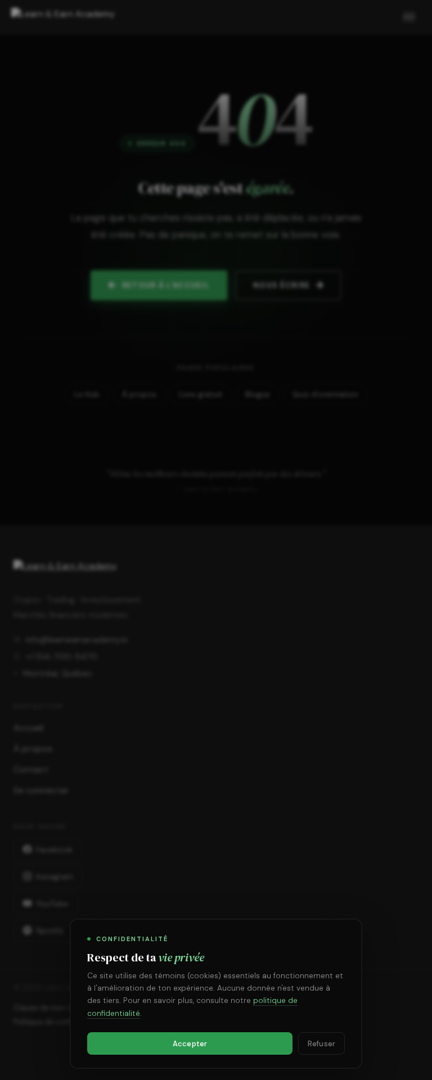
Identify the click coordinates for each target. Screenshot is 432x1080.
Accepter (190, 1044)
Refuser (321, 1044)
